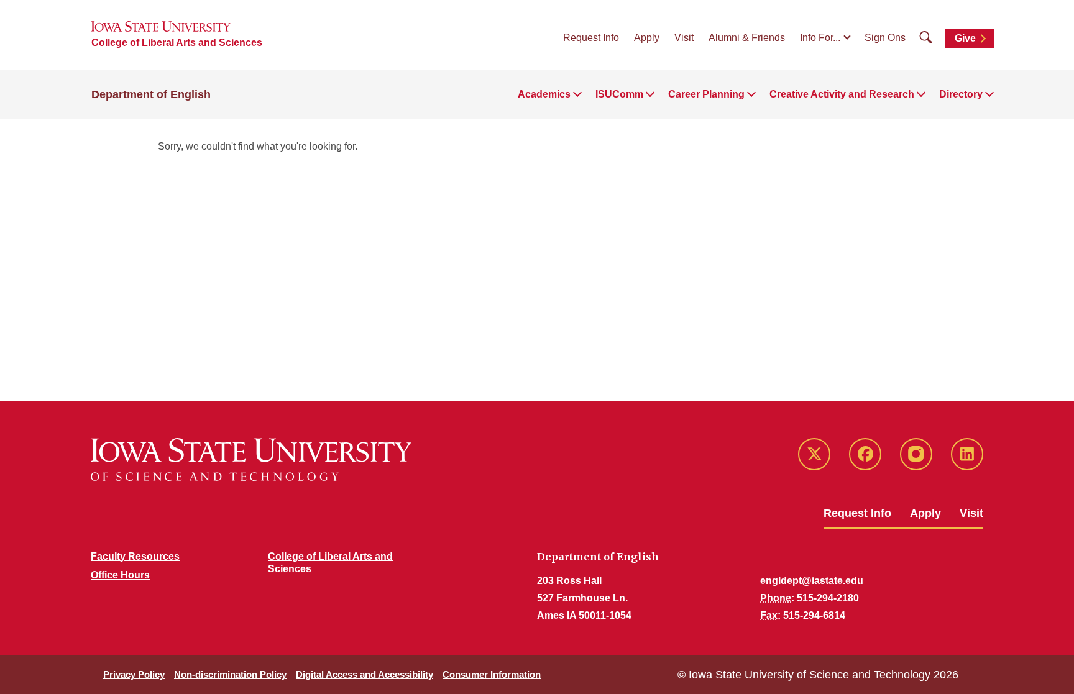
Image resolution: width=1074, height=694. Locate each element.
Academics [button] (544, 94)
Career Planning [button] (706, 94)
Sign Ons (885, 37)
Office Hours (120, 575)
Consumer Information (492, 674)
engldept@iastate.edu (811, 580)
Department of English (151, 94)
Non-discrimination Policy (230, 674)
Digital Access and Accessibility (364, 674)
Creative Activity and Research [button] (841, 94)
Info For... (820, 37)
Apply (646, 37)
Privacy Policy (134, 674)
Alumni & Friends (747, 37)
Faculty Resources (135, 556)
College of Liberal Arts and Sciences (176, 42)
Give (965, 38)
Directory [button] (961, 94)
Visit (684, 37)
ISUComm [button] (619, 94)
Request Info (591, 37)
